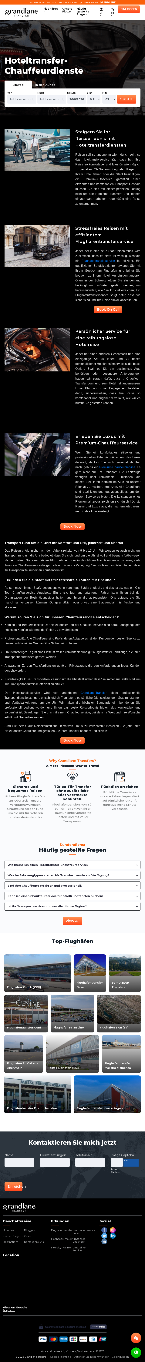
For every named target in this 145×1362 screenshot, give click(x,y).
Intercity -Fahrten (61, 1247)
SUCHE (126, 99)
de (112, 13)
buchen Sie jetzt (13, 1235)
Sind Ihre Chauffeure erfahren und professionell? (45, 885)
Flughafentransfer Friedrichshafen (32, 1108)
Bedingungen (120, 1356)
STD (89, 92)
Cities (27, 1235)
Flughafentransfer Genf (24, 1027)
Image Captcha (122, 1155)
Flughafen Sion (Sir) (114, 1027)
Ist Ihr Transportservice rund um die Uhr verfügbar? (47, 906)
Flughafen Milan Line (68, 1027)
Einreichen (14, 1186)
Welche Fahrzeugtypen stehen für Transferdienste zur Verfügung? (58, 875)
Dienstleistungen (53, 1155)
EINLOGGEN (129, 9)
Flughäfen (50, 8)
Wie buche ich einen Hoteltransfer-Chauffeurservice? (48, 865)
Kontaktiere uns (34, 1241)
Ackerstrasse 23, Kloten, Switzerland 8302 (72, 1351)
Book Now (72, 526)
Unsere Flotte (67, 10)
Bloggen (29, 1230)
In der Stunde (45, 85)
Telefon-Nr (83, 1155)
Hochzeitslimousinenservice (68, 1238)
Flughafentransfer (62, 1230)
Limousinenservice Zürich (83, 1231)
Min (104, 92)
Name (9, 1155)
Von (9, 92)
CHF (102, 13)
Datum (71, 92)
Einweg (18, 85)
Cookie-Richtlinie (60, 1356)
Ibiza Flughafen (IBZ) (64, 1068)
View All (72, 921)
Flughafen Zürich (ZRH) (24, 987)
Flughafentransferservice (98, 260)
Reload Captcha (115, 1170)
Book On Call (108, 309)
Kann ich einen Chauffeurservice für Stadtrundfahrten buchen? (55, 896)
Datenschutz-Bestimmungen (91, 1356)
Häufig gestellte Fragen (83, 11)
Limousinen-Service (79, 1249)
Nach (40, 92)
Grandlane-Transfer (93, 692)
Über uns (8, 1230)
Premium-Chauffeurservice (117, 467)
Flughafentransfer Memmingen (100, 1108)
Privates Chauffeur (78, 1240)
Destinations (10, 1241)
